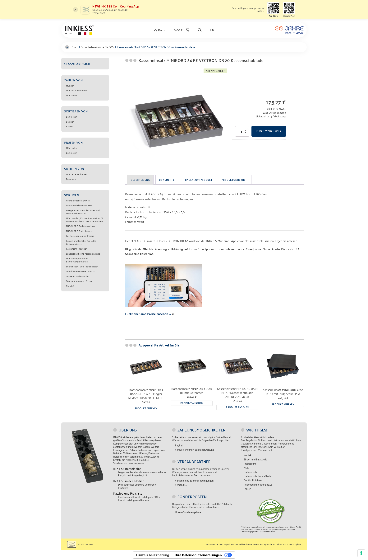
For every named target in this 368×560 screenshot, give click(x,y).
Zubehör (70, 286)
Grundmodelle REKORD (78, 200)
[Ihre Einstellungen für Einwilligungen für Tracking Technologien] (361, 553)
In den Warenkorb (268, 131)
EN (212, 30)
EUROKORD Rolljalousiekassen (81, 226)
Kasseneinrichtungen (76, 248)
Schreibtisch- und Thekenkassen (82, 266)
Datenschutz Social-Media (257, 476)
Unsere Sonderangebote (188, 512)
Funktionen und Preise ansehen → (148, 314)
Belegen (70, 121)
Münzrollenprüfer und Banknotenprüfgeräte (77, 260)
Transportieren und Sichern (79, 281)
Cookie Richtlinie (253, 480)
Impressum (250, 463)
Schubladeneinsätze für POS (80, 271)
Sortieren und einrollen (77, 276)
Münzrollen (71, 95)
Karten (69, 126)
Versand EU (181, 484)
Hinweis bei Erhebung (152, 555)
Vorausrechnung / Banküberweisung (194, 449)
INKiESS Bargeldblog (127, 469)
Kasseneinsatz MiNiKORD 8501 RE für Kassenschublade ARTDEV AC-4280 (237, 392)
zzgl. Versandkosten (274, 112)
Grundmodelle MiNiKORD (79, 205)
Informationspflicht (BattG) (258, 484)
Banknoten (71, 116)
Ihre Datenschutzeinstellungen (198, 555)
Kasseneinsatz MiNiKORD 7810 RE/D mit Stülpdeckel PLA (283, 392)
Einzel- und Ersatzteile (255, 459)
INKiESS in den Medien (128, 481)
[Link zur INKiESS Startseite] (79, 30)
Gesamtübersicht (78, 63)
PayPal (178, 445)
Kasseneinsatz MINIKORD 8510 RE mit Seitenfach (191, 391)
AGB (246, 467)
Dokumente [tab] (167, 180)
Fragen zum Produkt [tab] (198, 180)
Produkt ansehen (146, 408)
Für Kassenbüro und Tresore (80, 235)
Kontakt (248, 455)
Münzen (70, 85)
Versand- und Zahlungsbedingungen (194, 480)
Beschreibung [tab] (140, 180)
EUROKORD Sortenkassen (79, 231)
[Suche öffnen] (200, 30)
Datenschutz (250, 472)
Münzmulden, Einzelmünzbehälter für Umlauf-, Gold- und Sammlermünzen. (85, 220)
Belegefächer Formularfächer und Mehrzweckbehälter (83, 212)
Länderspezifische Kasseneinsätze (83, 253)
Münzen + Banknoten (76, 90)
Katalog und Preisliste (127, 493)
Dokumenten (72, 179)
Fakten (247, 488)
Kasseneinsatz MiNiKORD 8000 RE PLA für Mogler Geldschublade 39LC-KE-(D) (146, 394)
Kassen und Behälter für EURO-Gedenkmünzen (81, 242)
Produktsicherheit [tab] (235, 180)
